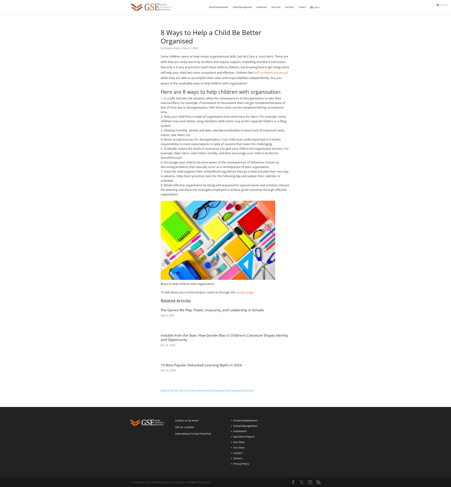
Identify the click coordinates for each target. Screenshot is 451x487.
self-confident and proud (271, 73)
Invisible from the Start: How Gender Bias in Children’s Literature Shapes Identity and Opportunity (224, 337)
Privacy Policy (241, 463)
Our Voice (275, 7)
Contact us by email (186, 420)
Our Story (289, 7)
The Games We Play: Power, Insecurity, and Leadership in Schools (212, 310)
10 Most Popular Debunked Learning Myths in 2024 (201, 365)
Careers (237, 458)
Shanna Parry (172, 48)
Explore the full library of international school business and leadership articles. (207, 390)
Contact (302, 7)
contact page (244, 292)
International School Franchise (193, 433)
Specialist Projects (244, 436)
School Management (242, 7)
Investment (261, 7)
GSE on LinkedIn (184, 427)
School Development (218, 7)
